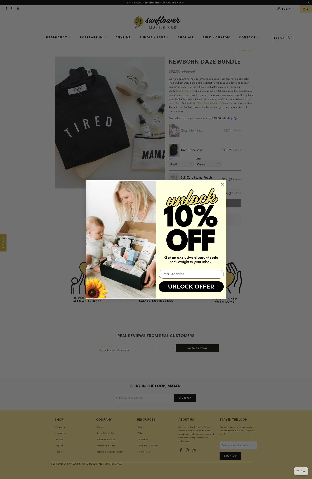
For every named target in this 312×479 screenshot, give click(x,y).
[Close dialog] (222, 184)
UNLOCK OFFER (191, 286)
